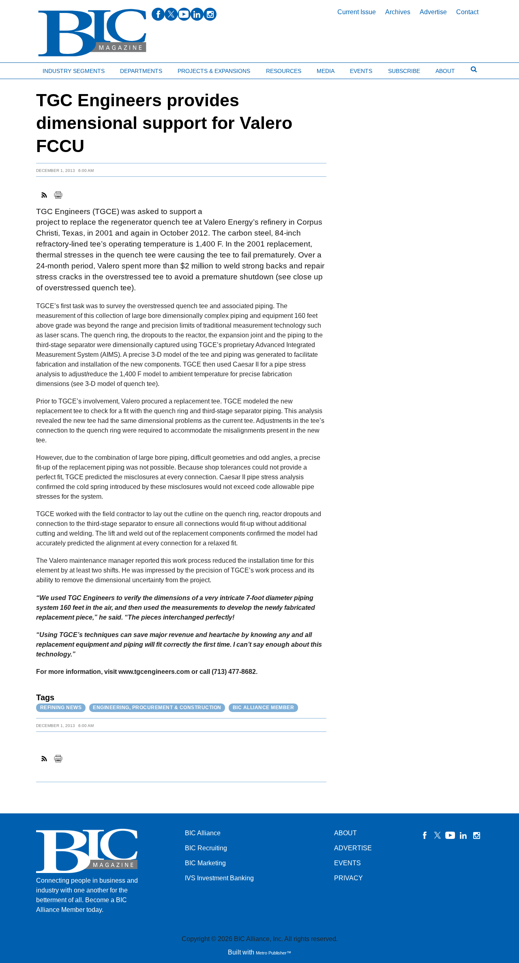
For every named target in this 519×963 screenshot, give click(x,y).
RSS (44, 195)
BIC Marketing (205, 863)
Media (326, 71)
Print (58, 195)
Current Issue (356, 12)
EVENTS (347, 863)
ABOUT (345, 833)
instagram (210, 14)
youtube (184, 14)
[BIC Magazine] (92, 33)
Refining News (61, 707)
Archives (397, 12)
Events (361, 71)
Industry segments (74, 71)
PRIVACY (348, 878)
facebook (158, 14)
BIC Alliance (203, 833)
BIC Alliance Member (263, 707)
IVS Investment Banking (219, 878)
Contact (467, 12)
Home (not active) (24, 69)
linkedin (197, 14)
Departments (141, 71)
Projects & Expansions (214, 71)
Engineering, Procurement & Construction (157, 707)
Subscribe (404, 71)
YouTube (450, 835)
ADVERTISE (353, 848)
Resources (283, 71)
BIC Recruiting (206, 848)
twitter (171, 14)
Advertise (433, 12)
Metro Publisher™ (273, 952)
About (445, 71)
